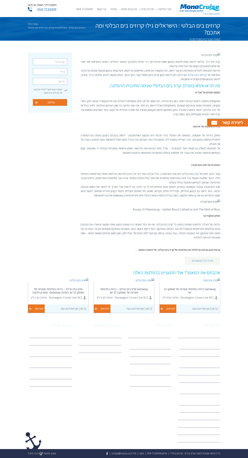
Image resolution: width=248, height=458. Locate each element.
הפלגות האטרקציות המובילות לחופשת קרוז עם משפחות (51, 351)
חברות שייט (147, 9)
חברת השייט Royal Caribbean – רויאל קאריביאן (201, 388)
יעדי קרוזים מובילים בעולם (57, 382)
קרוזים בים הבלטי (197, 75)
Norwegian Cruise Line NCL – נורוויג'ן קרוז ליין (153, 380)
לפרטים (171, 309)
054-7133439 (84, 9)
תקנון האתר (113, 341)
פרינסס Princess (160, 360)
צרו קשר (101, 9)
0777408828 (112, 349)
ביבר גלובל (33, 453)
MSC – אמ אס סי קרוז (157, 353)
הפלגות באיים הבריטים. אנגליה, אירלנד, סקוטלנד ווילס (202, 362)
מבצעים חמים (129, 9)
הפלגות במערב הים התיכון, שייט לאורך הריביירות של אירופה (202, 343)
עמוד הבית (33, 23)
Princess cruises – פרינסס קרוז (202, 409)
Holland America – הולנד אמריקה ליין (151, 369)
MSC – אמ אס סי (209, 379)
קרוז (196, 174)
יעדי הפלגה (164, 9)
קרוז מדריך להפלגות (60, 334)
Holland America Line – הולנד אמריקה (202, 399)
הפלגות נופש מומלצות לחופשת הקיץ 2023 (52, 373)
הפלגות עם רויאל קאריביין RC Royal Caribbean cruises (52, 362)
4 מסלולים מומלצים (60, 341)
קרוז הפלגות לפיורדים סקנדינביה (202, 353)
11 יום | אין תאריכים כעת (205, 309)
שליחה (51, 102)
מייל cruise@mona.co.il (124, 453)
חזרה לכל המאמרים (202, 261)
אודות (113, 9)
